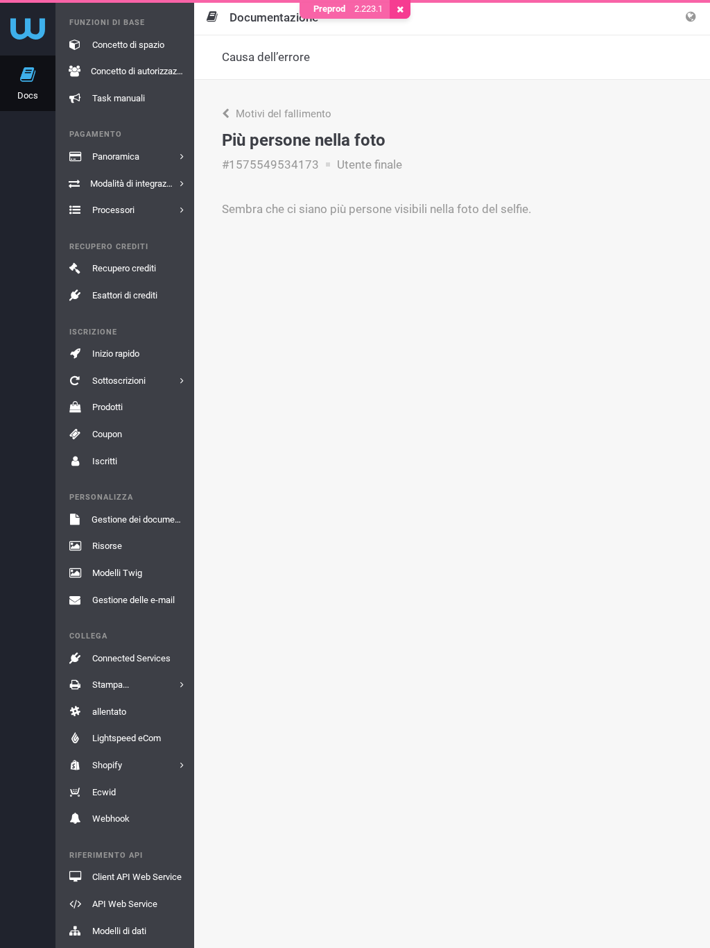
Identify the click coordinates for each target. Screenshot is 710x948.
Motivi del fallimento (282, 114)
